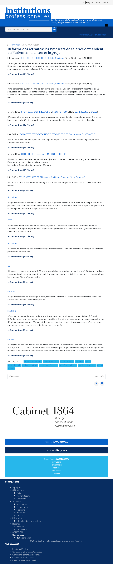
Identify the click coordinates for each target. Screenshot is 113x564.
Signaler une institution (97, 2)
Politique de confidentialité (24, 560)
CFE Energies (37, 154)
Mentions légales (20, 549)
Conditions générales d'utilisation (27, 552)
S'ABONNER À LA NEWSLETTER (92, 35)
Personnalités (56, 465)
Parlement (79, 361)
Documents (21, 529)
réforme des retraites (33, 361)
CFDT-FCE (25, 154)
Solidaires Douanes (60, 177)
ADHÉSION (17, 532)
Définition (20, 493)
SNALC (93, 112)
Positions (15, 45)
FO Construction (73, 134)
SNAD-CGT (25, 177)
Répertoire (21, 498)
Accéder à (56, 441)
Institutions (56, 462)
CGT (28, 58)
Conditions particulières (23, 557)
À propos (16, 487)
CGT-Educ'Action (42, 112)
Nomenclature (23, 496)
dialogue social (67, 361)
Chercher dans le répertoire (28, 521)
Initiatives (56, 471)
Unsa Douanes (77, 177)
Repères (16, 523)
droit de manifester (51, 361)
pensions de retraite (87, 365)
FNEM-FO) (61, 154)
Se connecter (25, 537)
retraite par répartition (48, 365)
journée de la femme (68, 365)
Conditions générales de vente (26, 554)
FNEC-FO (57, 112)
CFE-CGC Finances (41, 177)
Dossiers (56, 474)
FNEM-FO (12, 339)
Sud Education (82, 112)
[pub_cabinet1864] (56, 414)
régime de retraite (30, 365)
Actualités (16, 501)
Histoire (20, 526)
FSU (65, 112)
